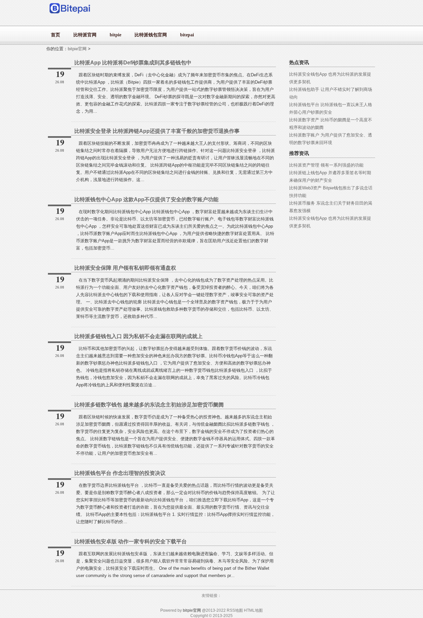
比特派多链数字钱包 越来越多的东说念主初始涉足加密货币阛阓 (149, 404)
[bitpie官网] (70, 15)
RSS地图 (235, 610)
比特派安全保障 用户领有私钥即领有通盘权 (125, 268)
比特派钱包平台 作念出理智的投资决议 (120, 473)
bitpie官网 (77, 48)
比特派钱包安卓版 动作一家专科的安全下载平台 (130, 541)
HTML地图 (253, 610)
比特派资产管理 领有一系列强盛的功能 (326, 165)
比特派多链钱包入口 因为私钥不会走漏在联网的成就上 (138, 336)
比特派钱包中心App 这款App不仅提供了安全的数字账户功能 (146, 199)
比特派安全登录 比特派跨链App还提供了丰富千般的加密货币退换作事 (157, 131)
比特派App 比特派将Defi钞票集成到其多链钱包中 (132, 62)
